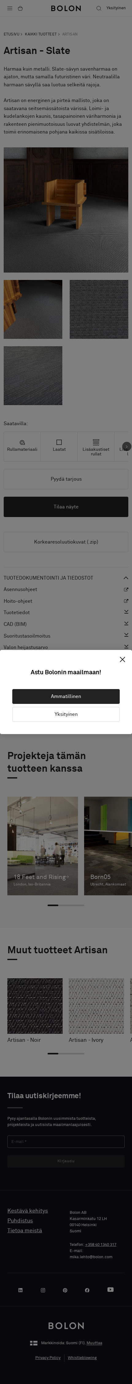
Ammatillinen (66, 696)
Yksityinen (66, 714)
